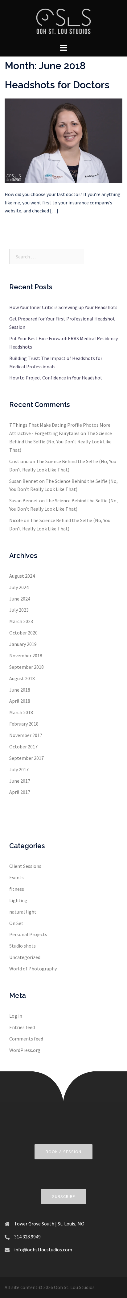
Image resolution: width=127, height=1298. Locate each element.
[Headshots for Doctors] (63, 140)
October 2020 (23, 633)
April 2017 (19, 792)
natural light (22, 912)
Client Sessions (25, 866)
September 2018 (26, 667)
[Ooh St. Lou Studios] (63, 21)
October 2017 (23, 746)
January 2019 (23, 644)
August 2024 (22, 576)
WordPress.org (24, 1050)
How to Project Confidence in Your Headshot (55, 378)
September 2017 (26, 758)
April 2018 (19, 701)
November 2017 (25, 735)
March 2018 (21, 712)
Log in (15, 1016)
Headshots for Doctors (57, 84)
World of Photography (33, 968)
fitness (16, 889)
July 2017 (19, 769)
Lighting (18, 900)
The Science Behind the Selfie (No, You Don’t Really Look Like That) (60, 441)
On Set (16, 923)
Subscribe (63, 1196)
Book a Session (63, 1151)
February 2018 (24, 724)
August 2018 (22, 678)
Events (16, 877)
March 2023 (21, 621)
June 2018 (19, 690)
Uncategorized (24, 957)
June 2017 (19, 781)
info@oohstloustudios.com (43, 1249)
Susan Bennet (23, 481)
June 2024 (19, 599)
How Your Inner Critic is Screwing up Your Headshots (63, 307)
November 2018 (25, 655)
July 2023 (19, 610)
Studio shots (22, 946)
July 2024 (19, 587)
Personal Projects (28, 934)
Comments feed (26, 1039)
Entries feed (22, 1027)
